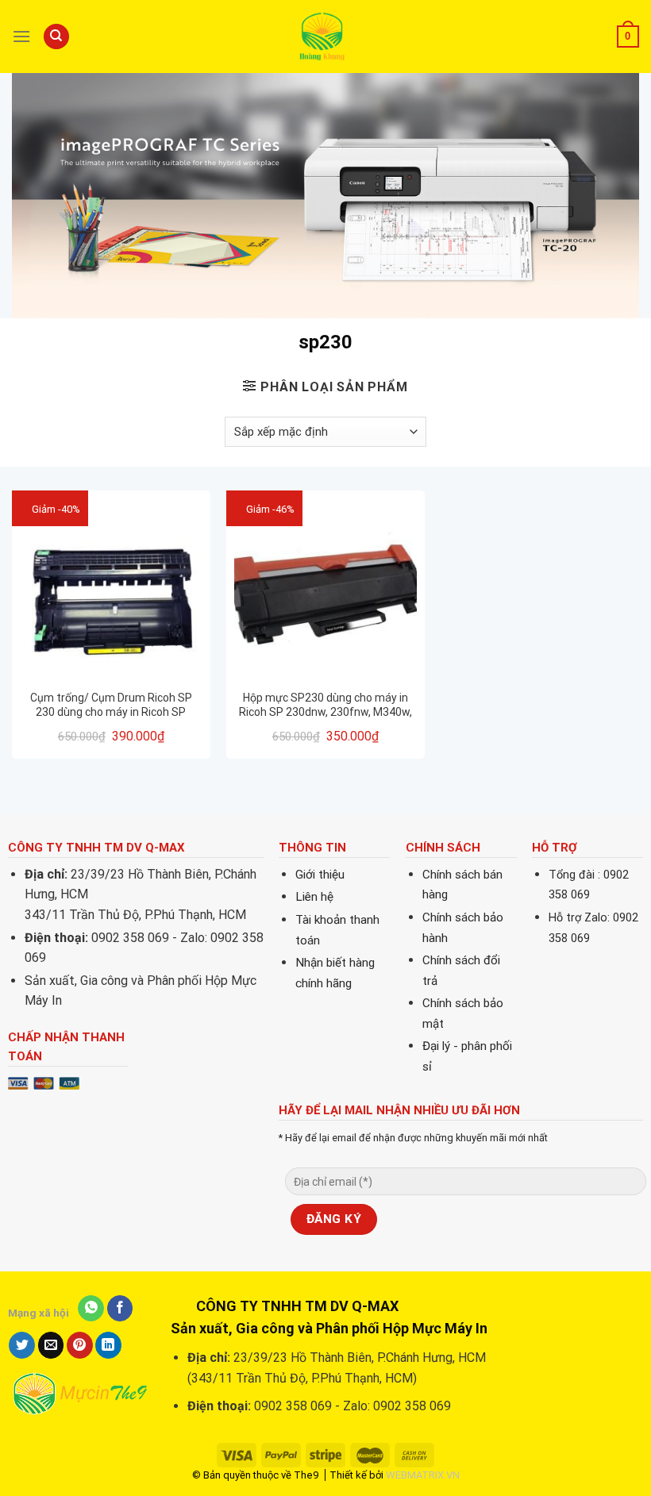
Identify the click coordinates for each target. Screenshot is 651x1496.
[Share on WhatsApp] (91, 1308)
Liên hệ (314, 897)
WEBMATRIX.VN (423, 1475)
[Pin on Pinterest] (80, 1345)
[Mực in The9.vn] (325, 36)
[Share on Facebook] (120, 1308)
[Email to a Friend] (51, 1345)
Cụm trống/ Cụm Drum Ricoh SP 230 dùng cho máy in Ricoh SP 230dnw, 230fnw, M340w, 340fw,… (111, 705)
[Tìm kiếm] (56, 37)
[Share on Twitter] (22, 1345)
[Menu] (21, 36)
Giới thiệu (320, 874)
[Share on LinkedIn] (108, 1345)
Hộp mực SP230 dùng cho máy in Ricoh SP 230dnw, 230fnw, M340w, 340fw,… (325, 705)
